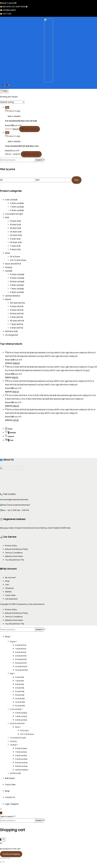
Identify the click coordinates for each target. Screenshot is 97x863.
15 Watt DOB (15, 224)
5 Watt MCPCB (16, 317)
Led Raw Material (12, 296)
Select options (31, 129)
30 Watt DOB (15, 231)
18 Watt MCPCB (16, 313)
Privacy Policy (11, 545)
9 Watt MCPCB (16, 328)
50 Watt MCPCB (17, 320)
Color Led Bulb (11, 199)
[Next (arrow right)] (4, 861)
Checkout (9, 588)
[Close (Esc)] (9, 858)
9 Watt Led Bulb (17, 210)
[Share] (6, 858)
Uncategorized (11, 335)
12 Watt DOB (15, 221)
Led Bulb (8, 271)
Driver (7, 253)
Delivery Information (14, 556)
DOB (7, 217)
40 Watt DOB (16, 235)
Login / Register (12, 804)
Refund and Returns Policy (16, 549)
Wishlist (8, 591)
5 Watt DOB (15, 239)
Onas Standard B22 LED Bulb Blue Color (22, 146)
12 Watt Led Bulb (17, 274)
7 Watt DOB (15, 246)
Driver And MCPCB (13, 263)
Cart (7, 584)
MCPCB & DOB (11, 331)
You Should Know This (14, 560)
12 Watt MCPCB (16, 306)
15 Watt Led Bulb (17, 278)
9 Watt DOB (15, 249)
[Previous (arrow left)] (1, 861)
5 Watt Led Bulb (17, 203)
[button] (13, 116)
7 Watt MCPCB (16, 324)
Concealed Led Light (14, 214)
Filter (5, 91)
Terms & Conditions (14, 552)
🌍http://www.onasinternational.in (15, 505)
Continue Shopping (11, 854)
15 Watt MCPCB (16, 310)
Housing (8, 267)
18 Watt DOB (15, 228)
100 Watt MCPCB (17, 303)
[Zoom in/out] (1, 858)
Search (39, 160)
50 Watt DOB (15, 242)
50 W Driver (15, 256)
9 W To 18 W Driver (18, 260)
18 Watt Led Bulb (17, 281)
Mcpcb (8, 299)
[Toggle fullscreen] (4, 858)
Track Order (10, 595)
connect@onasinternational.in (15, 499)
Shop (7, 581)
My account (10, 577)
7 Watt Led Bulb (17, 207)
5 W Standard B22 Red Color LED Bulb (21, 121)
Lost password (11, 599)
